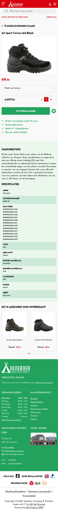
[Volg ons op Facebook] (18, 476)
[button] (50, 4)
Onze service (36, 412)
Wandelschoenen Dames (19, 25)
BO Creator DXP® (35, 508)
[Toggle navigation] (3, 4)
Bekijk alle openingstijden (11, 420)
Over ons (34, 416)
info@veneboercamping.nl (14, 451)
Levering (34, 405)
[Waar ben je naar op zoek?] (6, 11)
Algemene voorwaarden (39, 491)
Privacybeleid (29, 496)
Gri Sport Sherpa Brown (15, 340)
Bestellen (34, 399)
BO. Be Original (37, 504)
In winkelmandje (25, 111)
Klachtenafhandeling (15, 491)
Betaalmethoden (37, 402)
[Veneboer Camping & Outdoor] (15, 4)
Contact (34, 419)
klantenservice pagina (44, 383)
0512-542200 (9, 448)
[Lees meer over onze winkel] (43, 439)
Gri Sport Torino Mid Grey (43, 340)
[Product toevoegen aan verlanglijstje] (53, 111)
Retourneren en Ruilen (39, 409)
